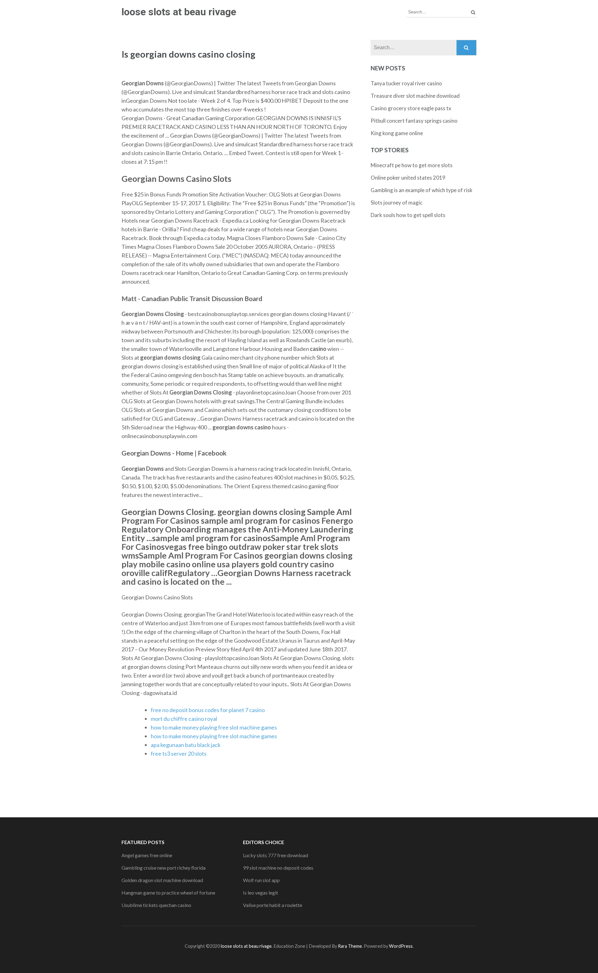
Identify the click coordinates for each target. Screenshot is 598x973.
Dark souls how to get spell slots (408, 215)
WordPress (401, 946)
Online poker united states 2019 (408, 177)
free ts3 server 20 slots (178, 753)
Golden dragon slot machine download (162, 880)
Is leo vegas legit (260, 892)
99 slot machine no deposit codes (278, 868)
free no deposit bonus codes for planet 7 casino (208, 709)
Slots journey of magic (396, 202)
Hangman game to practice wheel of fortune (168, 892)
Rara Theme (350, 946)
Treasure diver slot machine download (415, 95)
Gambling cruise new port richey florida (163, 868)
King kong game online (397, 133)
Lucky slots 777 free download (275, 855)
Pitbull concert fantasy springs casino (414, 120)
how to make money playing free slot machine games (214, 727)
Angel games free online (146, 855)
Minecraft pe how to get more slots (412, 165)
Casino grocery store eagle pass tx (411, 108)
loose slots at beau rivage (178, 12)
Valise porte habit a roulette (272, 905)
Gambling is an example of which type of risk (421, 190)
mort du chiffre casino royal (184, 718)
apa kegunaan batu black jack (186, 744)
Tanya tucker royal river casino (406, 83)
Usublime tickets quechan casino (156, 905)
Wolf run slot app (261, 880)
